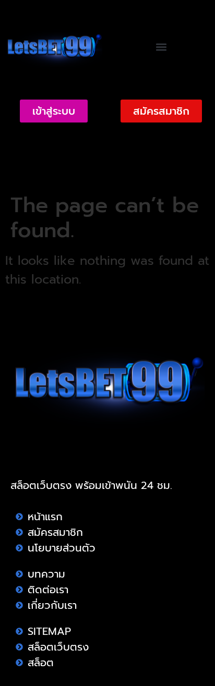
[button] (161, 47)
